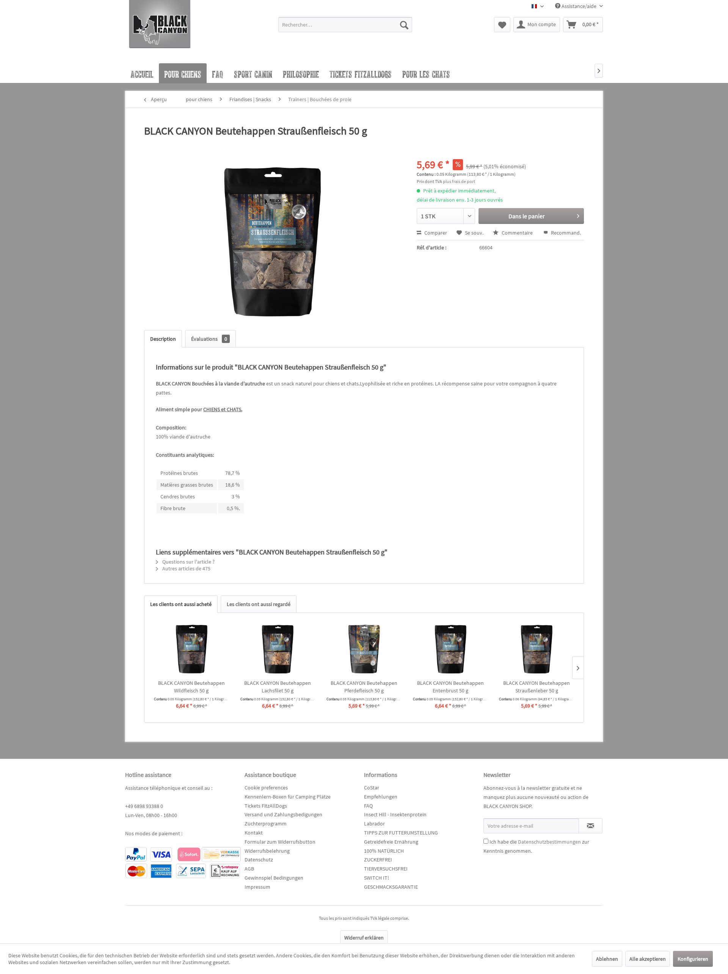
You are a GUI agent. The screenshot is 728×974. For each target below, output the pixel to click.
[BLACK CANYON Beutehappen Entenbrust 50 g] (450, 648)
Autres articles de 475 (185, 568)
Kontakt (254, 832)
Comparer (435, 232)
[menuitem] (345, 28)
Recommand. (565, 232)
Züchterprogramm (266, 823)
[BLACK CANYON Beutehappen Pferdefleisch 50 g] (364, 648)
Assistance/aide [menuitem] (579, 6)
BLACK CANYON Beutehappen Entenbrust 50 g (450, 687)
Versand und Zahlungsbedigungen (283, 814)
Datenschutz (259, 859)
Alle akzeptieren (647, 958)
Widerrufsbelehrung (267, 850)
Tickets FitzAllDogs (266, 805)
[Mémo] (502, 24)
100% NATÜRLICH (384, 850)
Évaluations (209, 338)
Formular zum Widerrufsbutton (280, 841)
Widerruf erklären (364, 937)
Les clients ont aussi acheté (181, 604)
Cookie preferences (266, 787)
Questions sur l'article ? (188, 561)
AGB (249, 868)
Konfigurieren (693, 958)
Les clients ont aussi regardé (258, 604)
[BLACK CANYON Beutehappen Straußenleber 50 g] (536, 648)
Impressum (257, 886)
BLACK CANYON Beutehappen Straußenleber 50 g (536, 687)
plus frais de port (459, 181)
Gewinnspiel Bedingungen (274, 877)
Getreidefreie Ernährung (391, 841)
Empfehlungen (380, 796)
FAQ (368, 805)
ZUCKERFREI (378, 859)
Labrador (374, 823)
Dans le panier (526, 216)
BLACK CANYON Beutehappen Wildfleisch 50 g (191, 687)
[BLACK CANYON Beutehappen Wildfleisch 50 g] (191, 648)
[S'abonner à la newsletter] (590, 825)
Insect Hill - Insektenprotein (395, 814)
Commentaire (517, 232)
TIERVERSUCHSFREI (386, 868)
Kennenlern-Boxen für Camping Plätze (288, 796)
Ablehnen (607, 958)
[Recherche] (404, 24)
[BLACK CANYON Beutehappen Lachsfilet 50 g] (277, 648)
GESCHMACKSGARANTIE (391, 886)
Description (163, 338)
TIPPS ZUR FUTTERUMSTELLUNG (401, 832)
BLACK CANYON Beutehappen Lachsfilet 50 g (277, 687)
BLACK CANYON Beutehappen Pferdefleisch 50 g (364, 687)
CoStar (371, 787)
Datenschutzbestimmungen (549, 841)
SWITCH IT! (376, 877)
